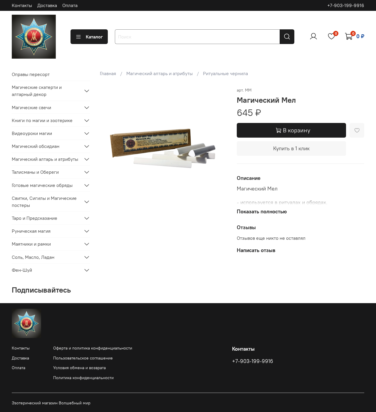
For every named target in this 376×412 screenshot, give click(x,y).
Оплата (70, 5)
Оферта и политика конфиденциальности (92, 348)
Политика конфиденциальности (83, 377)
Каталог (94, 37)
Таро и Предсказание (34, 218)
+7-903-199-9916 (345, 5)
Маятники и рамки (31, 244)
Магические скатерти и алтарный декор (37, 90)
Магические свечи (31, 107)
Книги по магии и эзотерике (42, 120)
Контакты (22, 5)
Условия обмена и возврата (79, 367)
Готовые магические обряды (42, 185)
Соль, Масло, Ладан (33, 257)
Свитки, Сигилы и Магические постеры (44, 201)
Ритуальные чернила (225, 73)
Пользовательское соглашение (83, 358)
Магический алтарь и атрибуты (159, 73)
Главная (108, 73)
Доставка (47, 5)
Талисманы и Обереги (35, 172)
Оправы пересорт (31, 74)
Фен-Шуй (22, 270)
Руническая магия (31, 231)
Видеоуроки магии (32, 133)
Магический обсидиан (35, 146)
